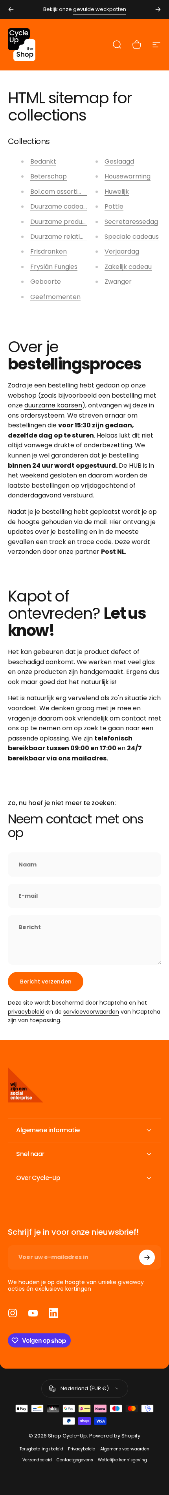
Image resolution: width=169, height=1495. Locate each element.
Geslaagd (119, 161)
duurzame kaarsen (53, 405)
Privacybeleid (82, 1449)
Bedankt (43, 161)
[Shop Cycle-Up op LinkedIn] (53, 1313)
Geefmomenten (55, 296)
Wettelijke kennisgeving (122, 1460)
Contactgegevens (75, 1460)
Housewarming (128, 176)
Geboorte (45, 281)
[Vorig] (11, 9)
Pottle (114, 206)
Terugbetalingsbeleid (41, 1449)
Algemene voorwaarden (124, 1449)
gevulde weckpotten (99, 9)
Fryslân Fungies (53, 266)
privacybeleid (26, 1012)
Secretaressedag (131, 221)
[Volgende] (158, 9)
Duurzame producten (63, 221)
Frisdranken (48, 251)
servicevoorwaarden (91, 1012)
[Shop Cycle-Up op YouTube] (33, 1313)
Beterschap (48, 176)
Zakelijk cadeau (128, 266)
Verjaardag (122, 251)
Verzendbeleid (37, 1460)
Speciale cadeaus (132, 236)
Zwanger (118, 281)
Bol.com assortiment (62, 191)
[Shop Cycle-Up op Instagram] (12, 1313)
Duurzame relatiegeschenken (76, 236)
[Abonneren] (147, 1257)
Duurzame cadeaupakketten (74, 206)
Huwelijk (117, 191)
